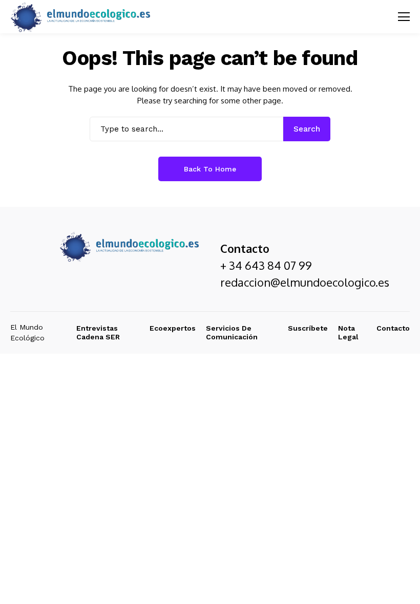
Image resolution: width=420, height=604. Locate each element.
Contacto (393, 328)
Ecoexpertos (173, 328)
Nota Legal (348, 332)
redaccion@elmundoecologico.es (304, 282)
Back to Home (210, 169)
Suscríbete (308, 328)
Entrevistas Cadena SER (98, 332)
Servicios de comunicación (232, 332)
